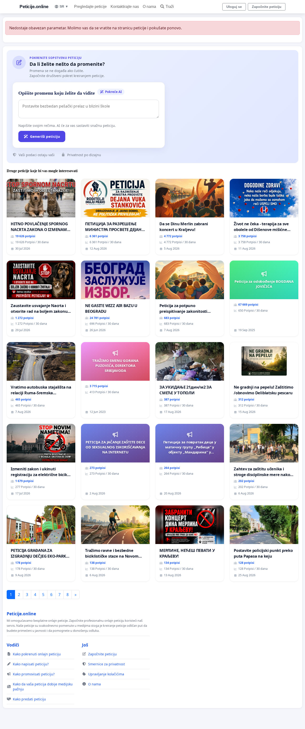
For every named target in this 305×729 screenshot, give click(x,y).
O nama (149, 7)
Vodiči (13, 645)
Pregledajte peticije (90, 7)
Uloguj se (234, 7)
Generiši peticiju (45, 136)
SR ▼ (64, 6)
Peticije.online (34, 6)
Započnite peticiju (266, 7)
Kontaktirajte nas (125, 7)
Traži (170, 7)
